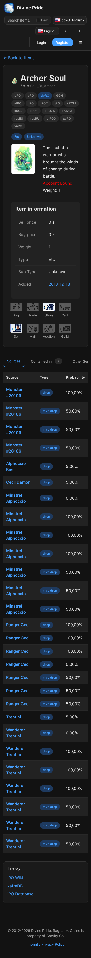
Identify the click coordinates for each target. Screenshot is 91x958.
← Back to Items (18, 57)
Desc (45, 20)
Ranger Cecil (18, 624)
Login (41, 42)
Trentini (13, 716)
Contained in (45, 361)
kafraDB (15, 885)
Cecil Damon (18, 482)
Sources (14, 361)
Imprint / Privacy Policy (46, 944)
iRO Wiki (15, 877)
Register (63, 42)
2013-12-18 (59, 284)
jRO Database (20, 893)
